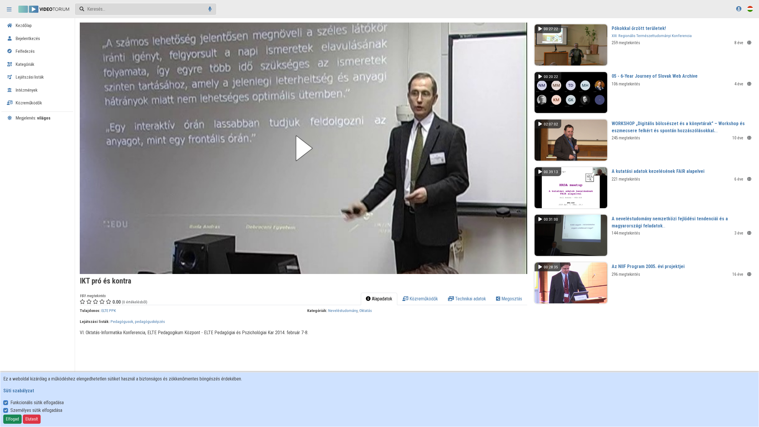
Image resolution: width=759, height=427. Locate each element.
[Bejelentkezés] (738, 9)
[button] (303, 148)
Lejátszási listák (29, 77)
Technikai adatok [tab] (470, 299)
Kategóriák (24, 64)
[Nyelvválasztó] (750, 9)
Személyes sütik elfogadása (36, 410)
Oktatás (365, 310)
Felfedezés (25, 51)
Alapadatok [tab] (381, 299)
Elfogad (12, 419)
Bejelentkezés (27, 38)
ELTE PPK (108, 310)
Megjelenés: (32, 118)
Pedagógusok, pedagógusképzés (138, 321)
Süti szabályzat (18, 390)
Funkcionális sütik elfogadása (37, 402)
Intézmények (26, 90)
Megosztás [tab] (511, 299)
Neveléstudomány (343, 310)
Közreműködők (28, 103)
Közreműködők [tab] (423, 299)
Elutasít (31, 419)
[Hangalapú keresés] (210, 9)
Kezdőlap (23, 25)
